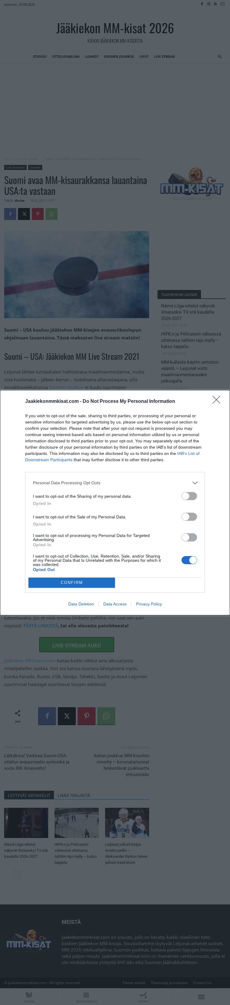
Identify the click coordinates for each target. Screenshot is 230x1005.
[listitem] (115, 483)
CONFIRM (72, 582)
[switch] (189, 496)
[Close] (218, 401)
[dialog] (115, 502)
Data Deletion (81, 604)
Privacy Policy (149, 604)
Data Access (115, 604)
